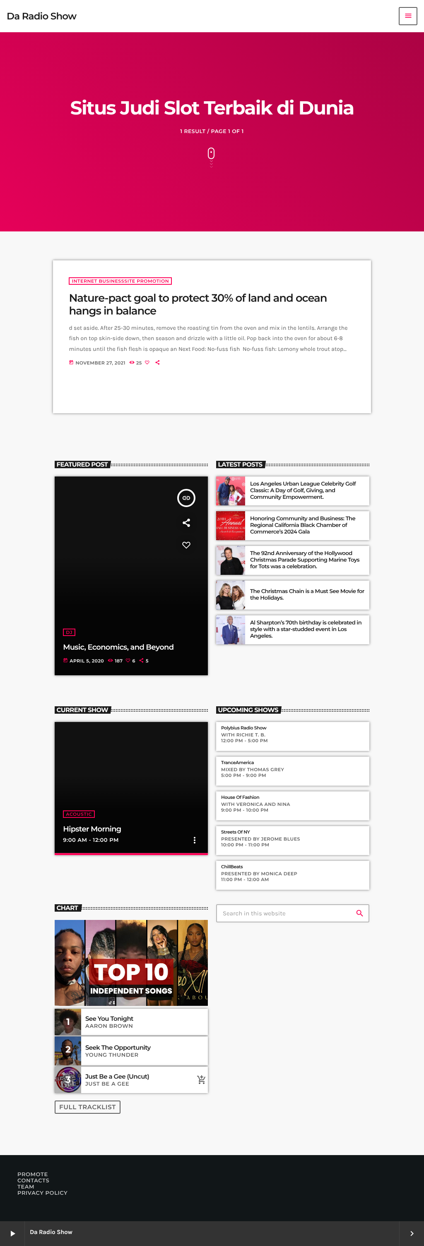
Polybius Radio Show (243, 728)
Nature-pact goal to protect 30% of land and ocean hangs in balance (198, 304)
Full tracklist (87, 1107)
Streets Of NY (235, 832)
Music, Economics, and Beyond (118, 647)
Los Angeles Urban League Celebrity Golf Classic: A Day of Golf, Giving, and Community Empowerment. (303, 490)
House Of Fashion (240, 797)
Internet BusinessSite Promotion (120, 281)
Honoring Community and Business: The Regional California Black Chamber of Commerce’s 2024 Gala (302, 525)
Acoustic (79, 814)
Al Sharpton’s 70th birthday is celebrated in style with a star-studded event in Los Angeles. (305, 629)
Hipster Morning (92, 829)
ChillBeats (232, 867)
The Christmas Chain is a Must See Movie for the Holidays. (307, 594)
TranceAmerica (237, 762)
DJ (69, 632)
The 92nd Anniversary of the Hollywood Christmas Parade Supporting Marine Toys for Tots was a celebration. (304, 560)
